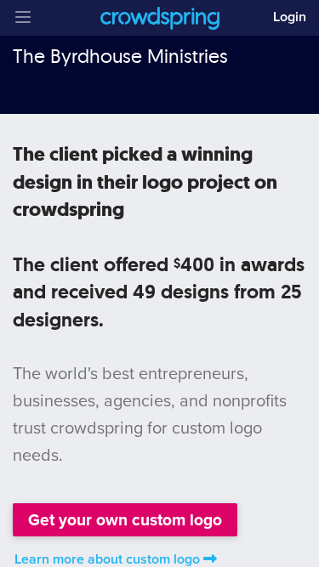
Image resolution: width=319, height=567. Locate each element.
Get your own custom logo (125, 520)
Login (289, 17)
